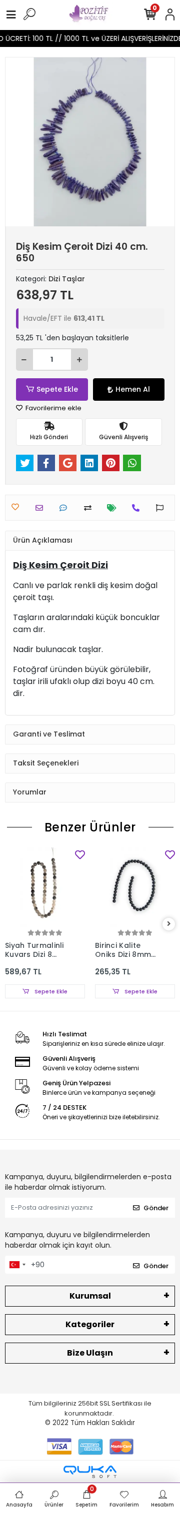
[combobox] (17, 1264)
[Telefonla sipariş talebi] (138, 508)
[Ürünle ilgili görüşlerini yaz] (65, 508)
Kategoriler (90, 1324)
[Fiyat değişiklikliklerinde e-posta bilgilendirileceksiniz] (114, 508)
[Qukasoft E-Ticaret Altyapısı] (90, 1472)
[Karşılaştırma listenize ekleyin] (90, 508)
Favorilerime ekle (53, 408)
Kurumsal (90, 1296)
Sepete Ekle (57, 389)
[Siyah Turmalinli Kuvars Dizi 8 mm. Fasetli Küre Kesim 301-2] (45, 887)
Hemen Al (133, 389)
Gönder (156, 1208)
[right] (169, 924)
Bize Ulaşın (90, 1353)
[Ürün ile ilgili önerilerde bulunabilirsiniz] (162, 508)
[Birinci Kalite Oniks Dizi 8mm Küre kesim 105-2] (135, 887)
